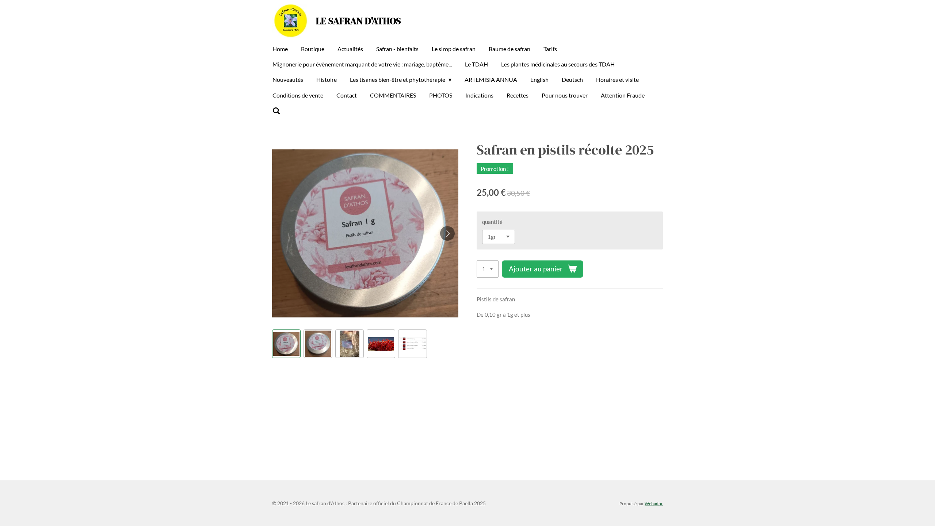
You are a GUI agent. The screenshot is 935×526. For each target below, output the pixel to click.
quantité (492, 221)
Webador (654, 503)
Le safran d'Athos (358, 20)
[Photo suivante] (447, 233)
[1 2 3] (488, 269)
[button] (286, 343)
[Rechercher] (276, 110)
